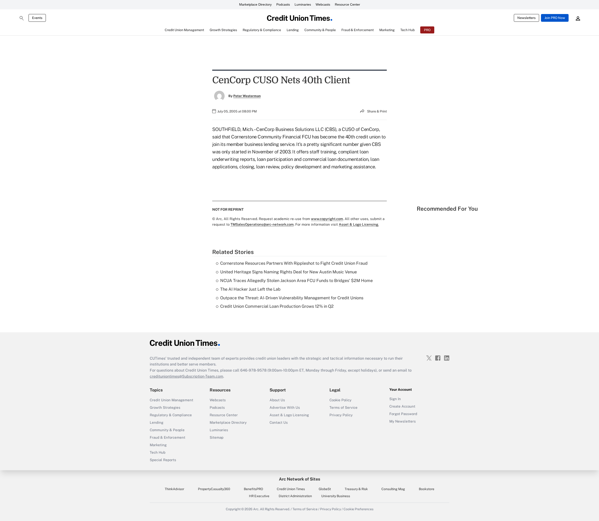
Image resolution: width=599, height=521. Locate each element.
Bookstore (426, 489)
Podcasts (283, 4)
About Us (277, 400)
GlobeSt (325, 489)
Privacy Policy (341, 415)
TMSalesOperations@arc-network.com (262, 224)
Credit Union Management (171, 400)
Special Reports (163, 460)
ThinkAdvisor (174, 489)
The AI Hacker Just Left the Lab (250, 289)
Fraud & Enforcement (167, 437)
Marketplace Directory (255, 4)
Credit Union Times (291, 489)
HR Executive (259, 496)
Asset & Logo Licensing (289, 415)
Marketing (158, 445)
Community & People (167, 430)
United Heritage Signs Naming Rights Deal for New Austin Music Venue (288, 271)
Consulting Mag (393, 489)
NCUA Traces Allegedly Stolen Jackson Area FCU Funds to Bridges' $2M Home (296, 280)
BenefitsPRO (253, 489)
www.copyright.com (327, 219)
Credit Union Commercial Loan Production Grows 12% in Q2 (277, 306)
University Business (335, 496)
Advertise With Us (285, 407)
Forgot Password (403, 414)
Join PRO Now (554, 18)
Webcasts (323, 4)
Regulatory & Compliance (171, 415)
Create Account (402, 406)
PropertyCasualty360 (214, 489)
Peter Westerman (247, 96)
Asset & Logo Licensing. (359, 224)
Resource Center (347, 4)
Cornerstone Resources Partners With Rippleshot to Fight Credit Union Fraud (294, 263)
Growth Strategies (165, 407)
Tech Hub (157, 452)
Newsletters (526, 18)
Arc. (256, 509)
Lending (156, 422)
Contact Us (279, 422)
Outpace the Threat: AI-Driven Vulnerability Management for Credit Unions (291, 297)
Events (37, 18)
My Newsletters (402, 421)
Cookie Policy (340, 400)
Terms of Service (343, 407)
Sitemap (216, 437)
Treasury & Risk (356, 489)
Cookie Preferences (358, 509)
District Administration (295, 496)
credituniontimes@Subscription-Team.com (186, 376)
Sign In (395, 399)
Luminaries (303, 4)
